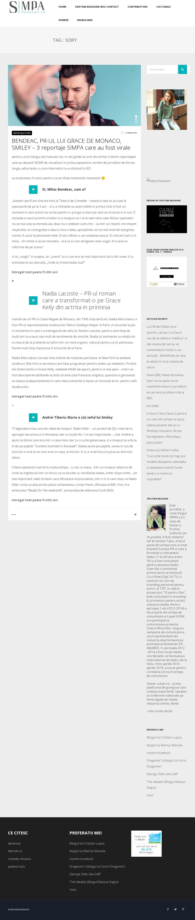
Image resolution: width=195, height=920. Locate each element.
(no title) (153, 406)
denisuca (14, 843)
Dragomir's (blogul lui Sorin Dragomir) (97, 866)
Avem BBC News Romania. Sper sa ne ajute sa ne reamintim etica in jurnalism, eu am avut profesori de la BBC (167, 386)
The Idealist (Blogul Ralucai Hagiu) (94, 882)
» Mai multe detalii (160, 711)
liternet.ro (15, 851)
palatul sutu (16, 866)
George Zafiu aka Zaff (162, 774)
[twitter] (175, 909)
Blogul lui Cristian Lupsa (164, 737)
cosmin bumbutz (158, 753)
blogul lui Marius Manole (164, 745)
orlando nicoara (19, 859)
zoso (150, 795)
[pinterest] (183, 909)
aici (55, 272)
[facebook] (168, 909)
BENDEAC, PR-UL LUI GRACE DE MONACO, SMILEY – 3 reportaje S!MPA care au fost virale (71, 144)
